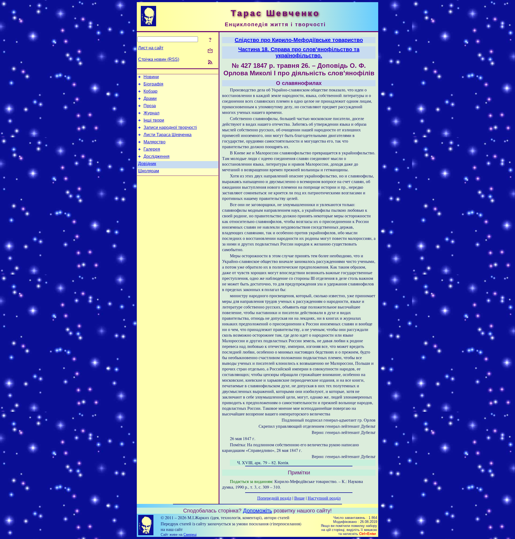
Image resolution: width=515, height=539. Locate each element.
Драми (150, 98)
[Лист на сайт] (210, 51)
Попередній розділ (274, 498)
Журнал (151, 113)
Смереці (190, 535)
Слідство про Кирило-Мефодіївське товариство (299, 40)
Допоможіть (257, 511)
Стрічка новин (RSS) (158, 59)
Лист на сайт (150, 48)
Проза (150, 105)
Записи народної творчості (170, 127)
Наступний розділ (324, 498)
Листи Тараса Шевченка (168, 134)
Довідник (147, 163)
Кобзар (150, 91)
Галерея (152, 149)
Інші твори (154, 120)
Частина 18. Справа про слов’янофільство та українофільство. (298, 52)
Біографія (153, 84)
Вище (299, 498)
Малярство (154, 142)
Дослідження (157, 156)
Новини (151, 77)
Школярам (148, 171)
